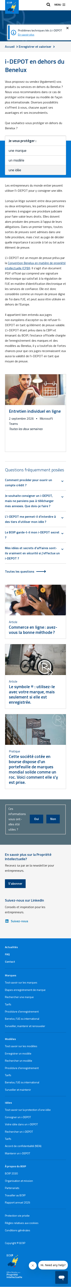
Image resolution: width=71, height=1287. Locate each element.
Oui (36, 818)
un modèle (16, 160)
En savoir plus (26, 34)
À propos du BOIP (15, 1166)
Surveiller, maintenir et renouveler (25, 1026)
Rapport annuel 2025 (17, 1202)
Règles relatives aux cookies (21, 1223)
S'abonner (15, 883)
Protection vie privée (17, 1215)
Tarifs (8, 1004)
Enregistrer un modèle (18, 1053)
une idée (15, 170)
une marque (17, 150)
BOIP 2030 (11, 1173)
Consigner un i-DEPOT (18, 1117)
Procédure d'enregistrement (22, 1011)
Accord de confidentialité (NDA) (23, 1146)
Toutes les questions (19, 571)
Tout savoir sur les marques (21, 982)
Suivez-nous (19, 921)
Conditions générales (17, 1230)
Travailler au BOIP (15, 1195)
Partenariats (12, 1188)
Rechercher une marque (19, 997)
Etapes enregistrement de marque (25, 990)
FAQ (7, 954)
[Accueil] (12, 7)
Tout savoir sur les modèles (21, 1046)
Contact (10, 961)
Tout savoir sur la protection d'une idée (28, 1110)
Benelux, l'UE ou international (22, 1019)
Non (53, 818)
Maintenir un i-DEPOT (17, 1153)
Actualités (11, 947)
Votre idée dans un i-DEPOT (21, 1124)
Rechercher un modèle (18, 1060)
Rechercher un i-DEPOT (19, 1131)
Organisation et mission (19, 1181)
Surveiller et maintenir (18, 1090)
